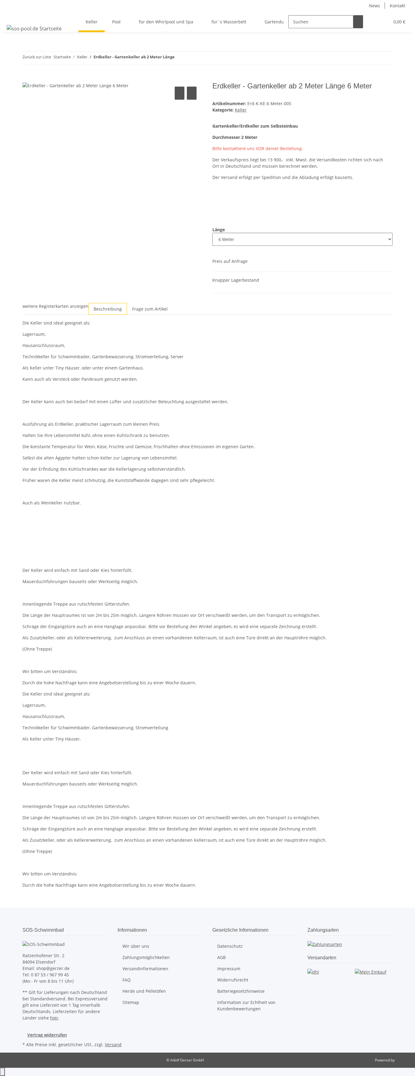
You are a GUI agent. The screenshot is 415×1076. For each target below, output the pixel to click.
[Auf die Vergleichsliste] (179, 93)
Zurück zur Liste (36, 57)
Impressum (228, 968)
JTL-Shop (403, 1060)
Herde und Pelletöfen (144, 991)
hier (54, 1018)
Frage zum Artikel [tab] (150, 309)
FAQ (126, 980)
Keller (241, 110)
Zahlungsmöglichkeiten (146, 957)
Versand (113, 1044)
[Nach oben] (2, 1072)
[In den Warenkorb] (27, 78)
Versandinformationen (145, 968)
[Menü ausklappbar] (12, 16)
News (374, 6)
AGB (221, 957)
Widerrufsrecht (232, 980)
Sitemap (130, 1002)
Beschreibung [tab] (108, 309)
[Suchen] (358, 21)
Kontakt (397, 6)
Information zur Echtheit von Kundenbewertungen (246, 1005)
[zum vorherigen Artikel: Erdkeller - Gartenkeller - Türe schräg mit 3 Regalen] (179, 58)
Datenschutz (230, 946)
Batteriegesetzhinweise (241, 991)
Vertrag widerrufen (47, 1035)
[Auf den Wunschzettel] (192, 93)
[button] (373, 21)
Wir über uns (135, 946)
